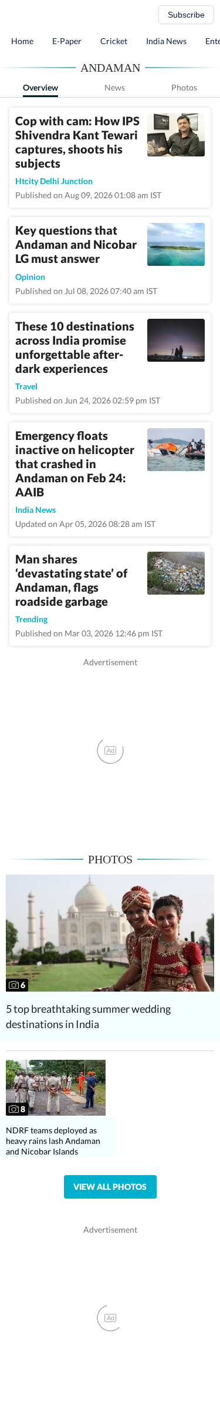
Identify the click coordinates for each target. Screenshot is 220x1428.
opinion (30, 277)
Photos (184, 87)
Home (22, 41)
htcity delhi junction (54, 181)
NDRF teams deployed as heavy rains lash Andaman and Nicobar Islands (53, 1140)
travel (26, 386)
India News (166, 41)
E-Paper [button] (67, 41)
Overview (40, 87)
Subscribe (186, 14)
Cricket (113, 41)
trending (31, 619)
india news (35, 510)
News (114, 87)
